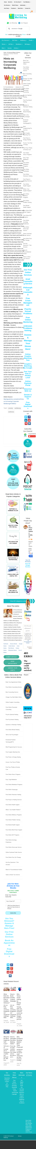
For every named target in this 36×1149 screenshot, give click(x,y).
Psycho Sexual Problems (27, 311)
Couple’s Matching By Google (27, 366)
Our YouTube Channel (21, 1089)
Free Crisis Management (27, 301)
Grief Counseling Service (27, 281)
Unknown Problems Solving (27, 328)
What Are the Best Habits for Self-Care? (7, 1040)
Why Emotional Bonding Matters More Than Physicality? (20, 1042)
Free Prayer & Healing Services (14, 799)
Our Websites (26, 2)
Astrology (14, 1085)
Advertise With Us (28, 390)
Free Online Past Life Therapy (13, 857)
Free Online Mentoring (27, 319)
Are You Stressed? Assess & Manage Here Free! (9, 923)
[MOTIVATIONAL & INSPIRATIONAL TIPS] (13, 564)
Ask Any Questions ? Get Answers (27, 245)
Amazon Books (13, 643)
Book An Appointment (9, 942)
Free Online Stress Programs (13, 774)
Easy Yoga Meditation (11, 779)
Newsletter (7, 1078)
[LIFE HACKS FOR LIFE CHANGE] (13, 547)
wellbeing (18, 408)
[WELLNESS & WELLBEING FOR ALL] (13, 596)
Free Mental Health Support (13, 824)
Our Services (7, 5)
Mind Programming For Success (14, 747)
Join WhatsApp (13, 23)
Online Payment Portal (27, 383)
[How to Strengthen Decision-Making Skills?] (13, 1033)
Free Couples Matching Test (13, 752)
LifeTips (10, 44)
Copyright (14, 1094)
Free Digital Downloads (9, 952)
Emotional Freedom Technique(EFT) (27, 121)
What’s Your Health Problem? (13, 809)
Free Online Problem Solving (13, 819)
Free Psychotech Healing (12, 719)
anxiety (10, 408)
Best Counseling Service (12, 692)
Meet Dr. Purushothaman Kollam (14, 869)
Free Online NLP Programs (12, 835)
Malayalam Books (12, 650)
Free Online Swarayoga (11, 789)
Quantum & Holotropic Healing (13, 724)
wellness (11, 412)
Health (30, 40)
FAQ (7, 1086)
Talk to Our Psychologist (12, 734)
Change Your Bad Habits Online (14, 697)
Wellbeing (23, 40)
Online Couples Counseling (12, 702)
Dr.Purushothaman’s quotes (27, 628)
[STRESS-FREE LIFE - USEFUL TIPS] (13, 580)
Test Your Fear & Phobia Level (28, 375)
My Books (6, 643)
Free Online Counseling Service (14, 687)
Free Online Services (14, 1082)
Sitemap (19, 1136)
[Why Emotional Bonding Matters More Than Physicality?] (20, 1033)
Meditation (19, 44)
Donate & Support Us (28, 397)
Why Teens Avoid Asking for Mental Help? (19, 999)
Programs (7, 1079)
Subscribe (13, 913)
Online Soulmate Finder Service (14, 852)
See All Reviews (27, 560)
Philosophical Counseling (27, 291)
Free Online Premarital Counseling (26, 90)
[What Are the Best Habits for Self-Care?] (7, 1033)
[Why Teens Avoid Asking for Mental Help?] (20, 990)
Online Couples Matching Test (28, 357)
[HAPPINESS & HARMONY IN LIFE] (13, 515)
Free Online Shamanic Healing (13, 794)
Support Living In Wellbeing (21, 1097)
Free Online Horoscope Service (13, 847)
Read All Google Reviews (27, 565)
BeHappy (27, 44)
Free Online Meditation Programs (14, 784)
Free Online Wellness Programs (14, 814)
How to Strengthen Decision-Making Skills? (13, 1040)
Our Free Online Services (9, 934)
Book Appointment (12, 662)
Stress (3, 44)
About (7, 1085)
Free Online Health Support (12, 804)
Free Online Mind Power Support (14, 829)
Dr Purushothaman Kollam (28, 642)
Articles (16, 48)
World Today (15, 5)
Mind (3, 48)
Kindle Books (12, 646)
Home (5, 2)
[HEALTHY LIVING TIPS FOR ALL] (13, 531)
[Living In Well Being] (18, 18)
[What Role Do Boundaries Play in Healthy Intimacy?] (7, 990)
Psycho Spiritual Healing (12, 714)
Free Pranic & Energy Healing (13, 757)
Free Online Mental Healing (12, 729)
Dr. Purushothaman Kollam (31, 531)
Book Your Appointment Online (13, 682)
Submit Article (11, 657)
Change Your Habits (12, 669)
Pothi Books (11, 648)
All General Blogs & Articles (13, 52)
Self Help (14, 40)
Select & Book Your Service (13, 874)
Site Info (10, 2)
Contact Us (27, 8)
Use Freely (6, 8)
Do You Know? (17, 2)
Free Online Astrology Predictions (26, 222)
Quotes (10, 48)
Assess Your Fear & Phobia (13, 762)
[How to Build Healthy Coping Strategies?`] (13, 990)
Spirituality (22, 5)
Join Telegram (24, 23)
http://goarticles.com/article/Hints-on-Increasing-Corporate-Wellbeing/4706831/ (14, 401)
